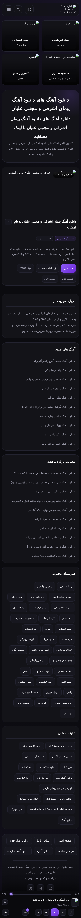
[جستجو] (18, 9)
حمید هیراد (48, 639)
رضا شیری (18, 607)
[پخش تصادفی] (38, 912)
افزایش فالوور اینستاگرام (59, 798)
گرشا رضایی (48, 618)
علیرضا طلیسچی (63, 607)
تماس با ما (43, 840)
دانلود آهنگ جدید (47, 767)
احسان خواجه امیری (62, 596)
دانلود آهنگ (66, 820)
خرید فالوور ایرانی (31, 745)
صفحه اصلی (64, 840)
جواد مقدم (67, 639)
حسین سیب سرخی (24, 618)
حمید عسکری (65, 628)
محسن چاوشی (44, 586)
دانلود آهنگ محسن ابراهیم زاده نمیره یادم (50, 379)
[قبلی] (46, 912)
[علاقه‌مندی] (5, 902)
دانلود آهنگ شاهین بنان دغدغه (57, 416)
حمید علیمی (66, 681)
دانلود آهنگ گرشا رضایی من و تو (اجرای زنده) (48, 406)
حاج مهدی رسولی (63, 702)
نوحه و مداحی (66, 851)
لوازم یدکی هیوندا (29, 798)
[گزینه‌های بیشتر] (8, 222)
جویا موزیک (16, 809)
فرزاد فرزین (52, 692)
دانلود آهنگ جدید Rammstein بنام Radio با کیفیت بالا (44, 473)
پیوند (47, 628)
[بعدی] (63, 912)
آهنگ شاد (26, 767)
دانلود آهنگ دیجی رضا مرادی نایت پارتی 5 (51, 546)
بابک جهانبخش (64, 671)
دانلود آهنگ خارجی (17, 851)
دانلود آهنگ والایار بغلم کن (60, 370)
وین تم (28, 878)
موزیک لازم (42, 777)
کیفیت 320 (50, 278)
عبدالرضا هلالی (64, 649)
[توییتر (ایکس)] (30, 888)
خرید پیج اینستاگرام (62, 756)
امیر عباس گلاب (40, 649)
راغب (69, 692)
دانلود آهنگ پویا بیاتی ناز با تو (58, 425)
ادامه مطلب (45, 268)
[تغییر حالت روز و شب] (29, 9)
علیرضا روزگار (27, 639)
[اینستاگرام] (50, 888)
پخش (66, 268)
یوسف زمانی (23, 702)
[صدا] (5, 912)
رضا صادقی (66, 586)
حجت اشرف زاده (29, 692)
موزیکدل (67, 767)
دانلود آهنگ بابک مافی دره (60, 434)
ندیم (25, 671)
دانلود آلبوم (43, 851)
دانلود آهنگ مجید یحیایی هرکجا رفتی (54, 519)
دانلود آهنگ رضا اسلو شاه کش (57, 528)
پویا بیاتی (67, 713)
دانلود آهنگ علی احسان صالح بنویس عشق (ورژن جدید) (43, 482)
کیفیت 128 (68, 278)
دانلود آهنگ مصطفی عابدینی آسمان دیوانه (50, 537)
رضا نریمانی (31, 628)
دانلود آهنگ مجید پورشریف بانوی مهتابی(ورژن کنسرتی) (43, 500)
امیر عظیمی (45, 681)
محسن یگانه (18, 649)
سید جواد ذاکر (39, 607)
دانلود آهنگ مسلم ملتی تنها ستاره (55, 491)
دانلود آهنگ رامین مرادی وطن (57, 443)
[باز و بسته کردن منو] (8, 9)
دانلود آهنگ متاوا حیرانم (61, 397)
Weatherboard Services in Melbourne (51, 809)
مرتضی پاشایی (37, 660)
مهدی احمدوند (42, 671)
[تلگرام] (40, 888)
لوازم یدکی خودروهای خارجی (57, 788)
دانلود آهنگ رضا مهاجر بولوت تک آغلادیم (51, 510)
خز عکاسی (23, 777)
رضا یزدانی (16, 596)
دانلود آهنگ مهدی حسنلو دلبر (58, 388)
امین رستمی (24, 681)
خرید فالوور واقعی (34, 756)
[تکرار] (71, 912)
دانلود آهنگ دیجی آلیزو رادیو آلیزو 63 (54, 361)
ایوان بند (42, 702)
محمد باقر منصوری (62, 660)
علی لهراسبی (37, 596)
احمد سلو (67, 618)
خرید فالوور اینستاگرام (60, 745)
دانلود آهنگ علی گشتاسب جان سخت (53, 555)
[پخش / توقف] (55, 912)
